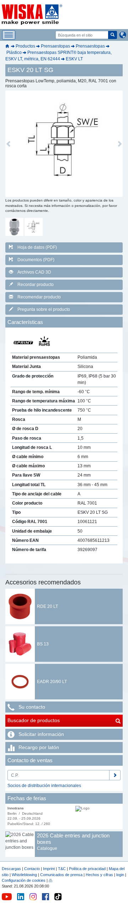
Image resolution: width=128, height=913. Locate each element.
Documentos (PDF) (35, 259)
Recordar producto (35, 284)
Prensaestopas (55, 46)
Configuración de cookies (24, 880)
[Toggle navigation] (8, 35)
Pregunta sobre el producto (43, 309)
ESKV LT (74, 58)
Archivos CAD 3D (34, 272)
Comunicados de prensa (61, 875)
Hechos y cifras (99, 875)
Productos (25, 46)
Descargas (11, 869)
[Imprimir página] (50, 880)
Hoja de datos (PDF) (37, 247)
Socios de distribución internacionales (44, 785)
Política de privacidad (87, 869)
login (120, 875)
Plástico (14, 52)
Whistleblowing (25, 875)
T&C (62, 869)
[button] (8, 143)
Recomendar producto (39, 297)
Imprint (49, 869)
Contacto (32, 869)
